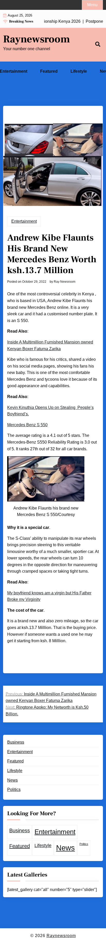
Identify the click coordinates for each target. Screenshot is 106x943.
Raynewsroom (36, 39)
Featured (49, 71)
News (12, 780)
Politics (14, 789)
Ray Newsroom (64, 281)
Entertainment (24, 221)
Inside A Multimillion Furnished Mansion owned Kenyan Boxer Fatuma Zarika (50, 345)
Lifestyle (78, 71)
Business (15, 742)
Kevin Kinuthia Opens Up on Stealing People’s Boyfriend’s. (50, 410)
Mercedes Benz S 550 (27, 425)
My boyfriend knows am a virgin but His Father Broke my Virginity (49, 596)
